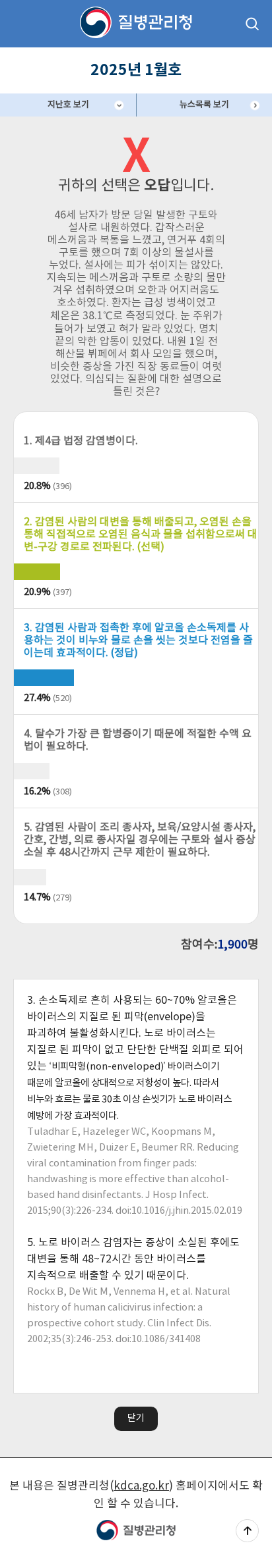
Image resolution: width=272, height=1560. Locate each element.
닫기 (136, 1418)
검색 (252, 24)
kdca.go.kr (141, 1486)
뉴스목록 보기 (204, 105)
